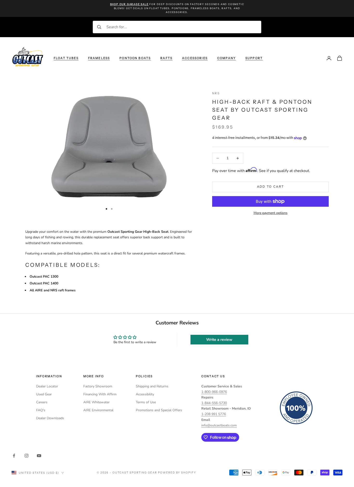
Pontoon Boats (135, 58)
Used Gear (44, 394)
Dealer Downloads (50, 418)
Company (226, 58)
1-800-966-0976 (214, 392)
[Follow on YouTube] (39, 455)
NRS (215, 93)
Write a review (219, 339)
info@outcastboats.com (219, 425)
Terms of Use (146, 402)
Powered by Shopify (177, 472)
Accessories (195, 58)
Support (254, 58)
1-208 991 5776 (213, 414)
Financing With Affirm (100, 394)
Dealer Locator (47, 386)
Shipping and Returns (152, 386)
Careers (41, 402)
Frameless (99, 58)
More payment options (271, 213)
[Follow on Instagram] (26, 455)
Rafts (166, 58)
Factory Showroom (97, 386)
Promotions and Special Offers (159, 410)
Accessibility (145, 394)
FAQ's (40, 410)
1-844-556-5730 (214, 403)
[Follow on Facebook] (14, 455)
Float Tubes (66, 58)
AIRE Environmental (98, 410)
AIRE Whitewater (96, 402)
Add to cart (270, 187)
